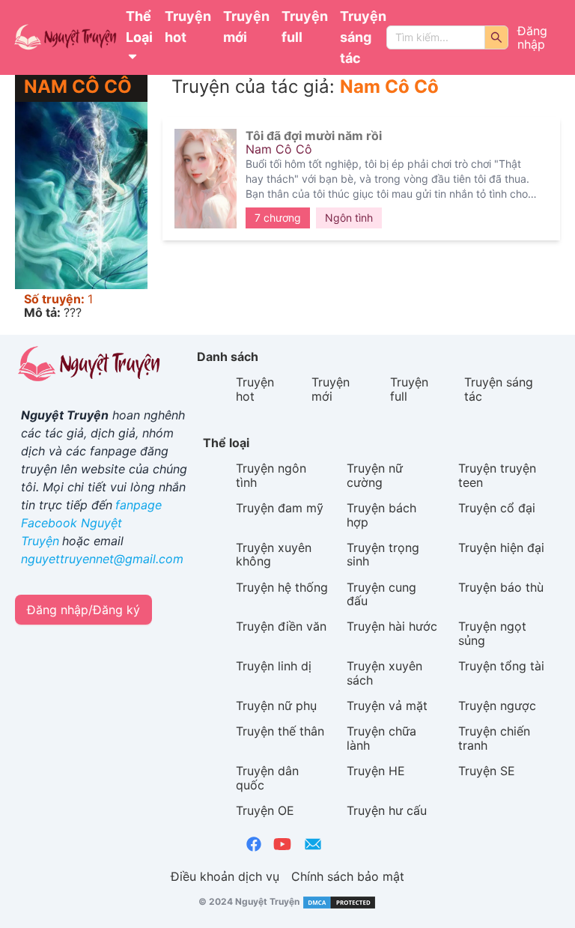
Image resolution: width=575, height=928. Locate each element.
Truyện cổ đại (496, 507)
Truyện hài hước (392, 626)
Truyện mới (246, 26)
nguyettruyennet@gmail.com (102, 558)
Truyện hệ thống (282, 587)
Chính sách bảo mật (347, 876)
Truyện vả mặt (387, 705)
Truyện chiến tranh (494, 738)
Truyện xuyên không (273, 554)
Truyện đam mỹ (279, 507)
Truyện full (305, 26)
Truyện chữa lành (381, 738)
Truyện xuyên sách (384, 672)
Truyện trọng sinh (383, 554)
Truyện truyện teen (497, 475)
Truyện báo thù (501, 587)
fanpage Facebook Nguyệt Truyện (91, 522)
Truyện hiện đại (501, 547)
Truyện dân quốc (267, 777)
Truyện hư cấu (387, 810)
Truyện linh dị (273, 665)
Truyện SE (486, 770)
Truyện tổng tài (501, 665)
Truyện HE (376, 770)
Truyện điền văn (281, 626)
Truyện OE (265, 810)
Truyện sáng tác (363, 37)
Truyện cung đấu (381, 594)
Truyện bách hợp (381, 514)
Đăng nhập (532, 38)
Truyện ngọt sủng (492, 633)
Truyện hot (188, 26)
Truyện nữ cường (375, 475)
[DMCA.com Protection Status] (338, 901)
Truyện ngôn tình (271, 475)
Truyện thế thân (280, 731)
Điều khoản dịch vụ (225, 876)
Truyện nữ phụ (276, 705)
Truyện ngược (497, 705)
